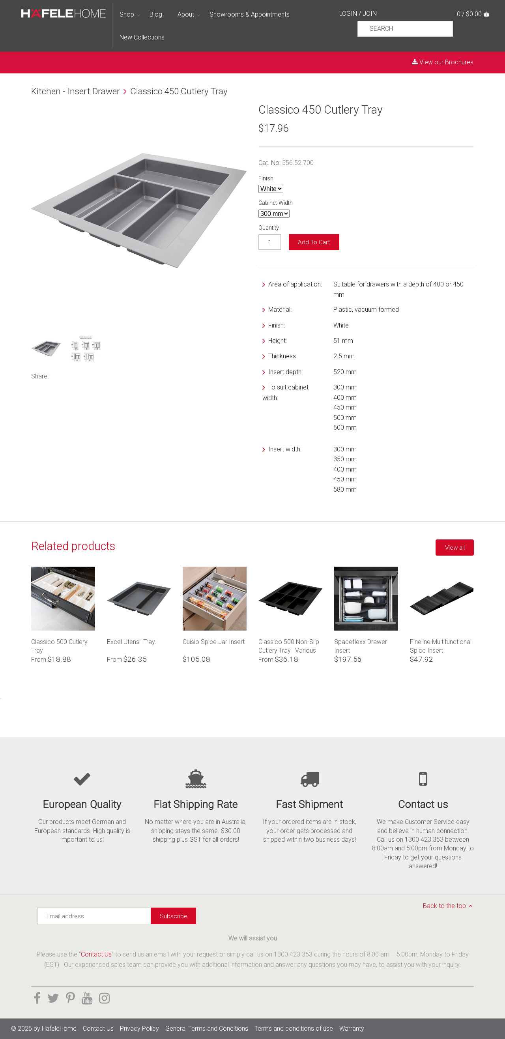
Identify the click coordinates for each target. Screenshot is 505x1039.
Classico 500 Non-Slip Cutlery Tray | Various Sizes (288, 646)
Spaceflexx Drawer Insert (360, 646)
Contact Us (96, 954)
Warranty (351, 1028)
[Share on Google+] (90, 375)
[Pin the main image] (78, 375)
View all (455, 547)
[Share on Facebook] (57, 375)
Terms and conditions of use (293, 1028)
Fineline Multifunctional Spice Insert (440, 646)
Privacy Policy (139, 1028)
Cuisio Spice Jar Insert (214, 642)
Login (348, 13)
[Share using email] (102, 375)
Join (370, 13)
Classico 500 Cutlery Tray (59, 646)
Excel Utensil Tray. (131, 642)
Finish (265, 178)
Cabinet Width (275, 203)
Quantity (268, 228)
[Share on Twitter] (68, 375)
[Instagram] (104, 998)
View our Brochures (445, 62)
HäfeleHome (59, 1028)
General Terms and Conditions (206, 1028)
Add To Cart (314, 242)
